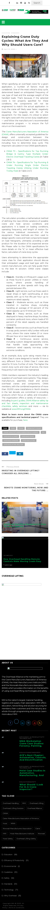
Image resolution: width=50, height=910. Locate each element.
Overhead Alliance (11, 436)
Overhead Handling (11, 440)
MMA (13, 823)
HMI (4, 834)
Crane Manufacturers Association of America (21, 432)
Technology (8, 520)
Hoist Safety (8, 839)
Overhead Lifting (28, 440)
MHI (43, 432)
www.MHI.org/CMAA (21, 409)
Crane (21, 428)
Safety (33, 782)
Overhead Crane (28, 436)
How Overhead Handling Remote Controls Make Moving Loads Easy (22, 560)
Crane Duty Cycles (34, 428)
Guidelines (8, 872)
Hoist (5, 823)
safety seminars (19, 406)
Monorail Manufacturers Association (17, 829)
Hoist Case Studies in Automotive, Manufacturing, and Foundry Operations (32, 774)
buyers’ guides (18, 400)
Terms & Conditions (16, 907)
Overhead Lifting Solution (13, 444)
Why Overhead (10, 896)
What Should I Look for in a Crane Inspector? (31, 787)
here (25, 420)
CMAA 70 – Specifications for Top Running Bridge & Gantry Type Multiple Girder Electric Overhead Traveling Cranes (27, 154)
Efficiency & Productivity (32, 737)
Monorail (41, 834)
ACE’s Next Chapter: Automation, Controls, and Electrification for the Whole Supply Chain (33, 760)
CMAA (13, 428)
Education (6, 33)
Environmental (10, 866)
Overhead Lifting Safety (26, 839)
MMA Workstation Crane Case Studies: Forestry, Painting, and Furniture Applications (32, 746)
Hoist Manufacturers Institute (22, 834)
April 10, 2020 (10, 49)
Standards (15, 33)
